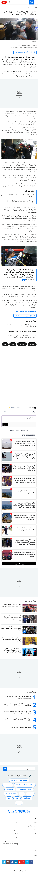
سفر (36, 834)
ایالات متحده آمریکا (11, 794)
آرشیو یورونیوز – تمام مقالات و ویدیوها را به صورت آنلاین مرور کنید (10, 843)
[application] (19, 29)
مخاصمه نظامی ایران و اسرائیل (19, 780)
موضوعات (34, 818)
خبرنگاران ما (34, 842)
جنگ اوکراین (8, 785)
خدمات (35, 851)
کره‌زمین (16, 826)
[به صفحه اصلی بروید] (31, 2)
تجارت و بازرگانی (32, 826)
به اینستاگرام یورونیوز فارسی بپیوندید (26, 311)
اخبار (32, 7)
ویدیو (35, 838)
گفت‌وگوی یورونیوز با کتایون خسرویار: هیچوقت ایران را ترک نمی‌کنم (21, 195)
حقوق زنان (22, 344)
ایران (24, 7)
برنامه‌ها (16, 838)
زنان (5, 344)
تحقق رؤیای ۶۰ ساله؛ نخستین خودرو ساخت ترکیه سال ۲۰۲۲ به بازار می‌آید (22, 326)
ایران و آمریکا (27, 798)
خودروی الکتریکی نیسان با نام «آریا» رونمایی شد (23, 331)
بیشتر (35, 855)
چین (22, 794)
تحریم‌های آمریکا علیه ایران (24, 789)
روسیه (19, 803)
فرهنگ (16, 834)
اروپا (35, 822)
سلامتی (16, 830)
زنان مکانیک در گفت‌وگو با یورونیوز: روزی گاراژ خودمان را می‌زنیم (20, 202)
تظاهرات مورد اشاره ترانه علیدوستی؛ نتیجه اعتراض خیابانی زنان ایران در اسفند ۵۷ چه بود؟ (22, 337)
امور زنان (32, 344)
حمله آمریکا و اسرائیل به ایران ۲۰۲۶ (24, 785)
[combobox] (19, 769)
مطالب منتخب (31, 601)
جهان (28, 7)
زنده (4, 2)
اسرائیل (30, 794)
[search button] (5, 769)
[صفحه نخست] (36, 7)
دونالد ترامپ (10, 789)
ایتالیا (9, 798)
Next (35, 830)
